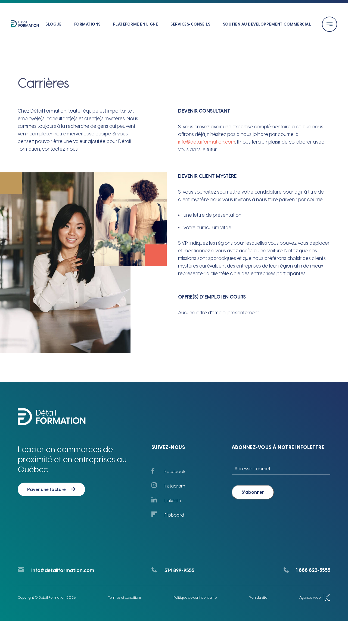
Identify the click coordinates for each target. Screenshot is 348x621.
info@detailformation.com (206, 142)
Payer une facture (46, 489)
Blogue (53, 24)
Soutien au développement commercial (267, 24)
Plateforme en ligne (135, 24)
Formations (87, 24)
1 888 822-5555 (313, 570)
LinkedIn (172, 500)
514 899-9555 (179, 570)
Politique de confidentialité (195, 597)
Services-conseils (190, 24)
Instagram (174, 486)
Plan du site (258, 597)
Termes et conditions (124, 597)
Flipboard (174, 515)
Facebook (174, 471)
